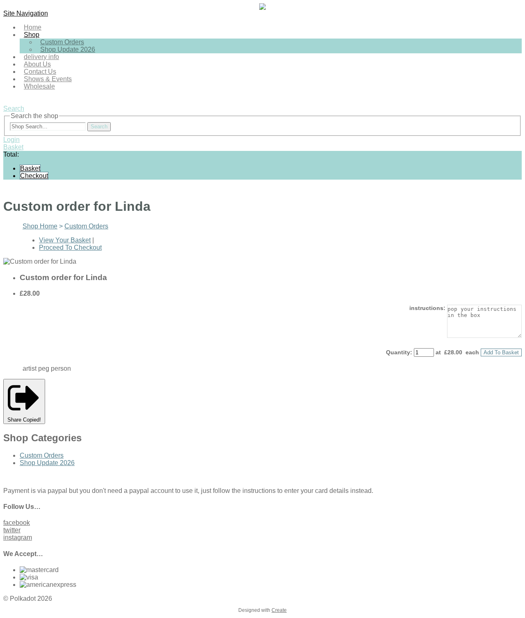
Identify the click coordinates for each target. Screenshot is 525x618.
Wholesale (39, 86)
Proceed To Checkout (70, 247)
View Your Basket (65, 240)
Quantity (398, 352)
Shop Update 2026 (67, 49)
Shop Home (40, 226)
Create (279, 610)
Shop (31, 34)
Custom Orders (86, 226)
